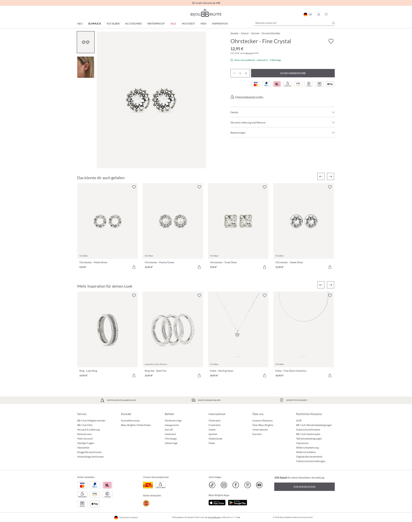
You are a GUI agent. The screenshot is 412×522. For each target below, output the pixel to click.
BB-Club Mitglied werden (91, 420)
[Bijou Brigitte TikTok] (212, 485)
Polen (212, 443)
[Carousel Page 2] (85, 67)
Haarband (170, 433)
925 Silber (113, 23)
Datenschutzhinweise (308, 429)
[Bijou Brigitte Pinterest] (247, 485)
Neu (80, 23)
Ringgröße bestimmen (89, 452)
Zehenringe (171, 443)
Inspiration (220, 23)
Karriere (257, 433)
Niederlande (215, 438)
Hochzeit (188, 23)
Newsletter (83, 447)
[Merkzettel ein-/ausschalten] (134, 187)
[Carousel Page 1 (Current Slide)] (85, 42)
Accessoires (133, 23)
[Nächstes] (330, 176)
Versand (248, 53)
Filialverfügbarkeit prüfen (249, 97)
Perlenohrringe (173, 420)
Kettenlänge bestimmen (90, 456)
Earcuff (169, 429)
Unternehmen (260, 429)
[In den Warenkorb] (134, 267)
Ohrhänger (171, 438)
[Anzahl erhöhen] (246, 73)
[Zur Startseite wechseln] (206, 12)
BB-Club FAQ (84, 424)
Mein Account (85, 438)
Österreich (214, 420)
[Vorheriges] (320, 176)
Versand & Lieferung (88, 429)
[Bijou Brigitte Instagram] (224, 485)
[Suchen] (333, 23)
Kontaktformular (130, 420)
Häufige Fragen (85, 443)
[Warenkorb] (333, 14)
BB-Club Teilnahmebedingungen (314, 424)
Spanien (213, 433)
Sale (173, 23)
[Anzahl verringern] (234, 73)
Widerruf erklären (306, 452)
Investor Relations (262, 420)
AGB (298, 420)
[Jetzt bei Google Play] (237, 502)
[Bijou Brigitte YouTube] (259, 485)
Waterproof (156, 23)
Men (203, 23)
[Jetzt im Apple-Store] (217, 502)
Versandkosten (214, 517)
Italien (212, 429)
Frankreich (214, 424)
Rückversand (84, 433)
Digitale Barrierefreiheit (309, 456)
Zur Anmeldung (304, 486)
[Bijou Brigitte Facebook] (235, 485)
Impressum (302, 443)
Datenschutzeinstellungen (310, 461)
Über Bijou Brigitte (262, 424)
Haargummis (172, 424)
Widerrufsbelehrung (307, 447)
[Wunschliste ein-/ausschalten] (331, 41)
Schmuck (94, 23)
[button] (318, 14)
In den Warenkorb (292, 73)
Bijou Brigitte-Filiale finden (136, 424)
